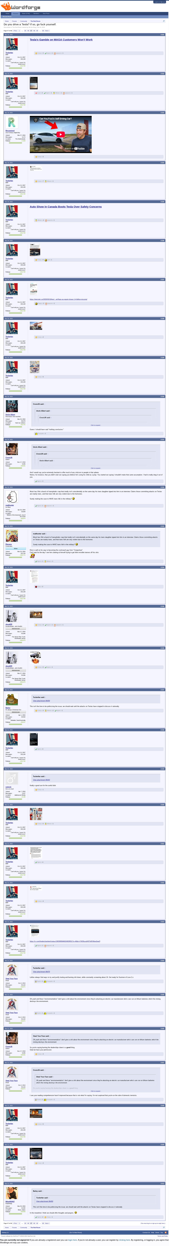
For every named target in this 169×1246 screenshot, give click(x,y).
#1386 (162, 240)
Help (152, 1232)
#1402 (162, 882)
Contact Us (146, 1232)
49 (37, 30)
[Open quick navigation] (164, 21)
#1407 (162, 1062)
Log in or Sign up (160, 2)
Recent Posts (7, 16)
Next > (47, 30)
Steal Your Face (12, 979)
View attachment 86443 (41, 780)
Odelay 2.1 (5, 1232)
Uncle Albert (10, 415)
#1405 (162, 994)
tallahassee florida (20, 795)
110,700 (23, 553)
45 (25, 30)
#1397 (162, 690)
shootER (9, 624)
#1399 (162, 769)
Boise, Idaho (21, 1210)
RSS (166, 1232)
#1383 (162, 112)
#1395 (162, 606)
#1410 (162, 1183)
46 (28, 30)
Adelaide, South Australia (18, 720)
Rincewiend (10, 131)
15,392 (23, 1208)
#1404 (162, 960)
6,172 (23, 137)
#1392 (162, 487)
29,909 (23, 511)
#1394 (162, 567)
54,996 (23, 633)
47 (31, 30)
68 (43, 30)
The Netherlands (20, 139)
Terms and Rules (162, 1236)
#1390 (162, 396)
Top (161, 1232)
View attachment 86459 (41, 701)
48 (34, 30)
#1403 (162, 921)
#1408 (162, 1105)
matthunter (10, 505)
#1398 (162, 730)
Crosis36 (9, 458)
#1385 (162, 201)
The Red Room (17, 27)
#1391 (162, 439)
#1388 (162, 318)
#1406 (162, 1028)
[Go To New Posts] (76, 1232)
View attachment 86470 (41, 972)
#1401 (162, 843)
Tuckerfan (9, 53)
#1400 (162, 804)
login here (72, 1240)
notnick (8, 787)
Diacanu (9, 544)
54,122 (23, 985)
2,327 (23, 793)
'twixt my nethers (20, 423)
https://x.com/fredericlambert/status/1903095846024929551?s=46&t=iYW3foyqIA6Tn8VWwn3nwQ (65, 941)
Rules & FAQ (26, 13)
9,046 (23, 464)
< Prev (15, 30)
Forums (15, 13)
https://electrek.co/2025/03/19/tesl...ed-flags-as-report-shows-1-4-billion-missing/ (58, 299)
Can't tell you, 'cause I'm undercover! (18, 63)
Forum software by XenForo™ (18, 1236)
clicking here (124, 1240)
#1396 (162, 648)
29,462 (23, 717)
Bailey (8, 708)
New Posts (46, 13)
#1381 (162, 34)
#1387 (162, 279)
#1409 (162, 1144)
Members (36, 13)
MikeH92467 (10, 1202)
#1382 (162, 73)
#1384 (162, 162)
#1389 (162, 357)
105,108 (23, 59)
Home (7, 13)
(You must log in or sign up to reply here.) (153, 1223)
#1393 (162, 526)
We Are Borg (32, 27)
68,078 (23, 421)
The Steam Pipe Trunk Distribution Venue (18, 637)
